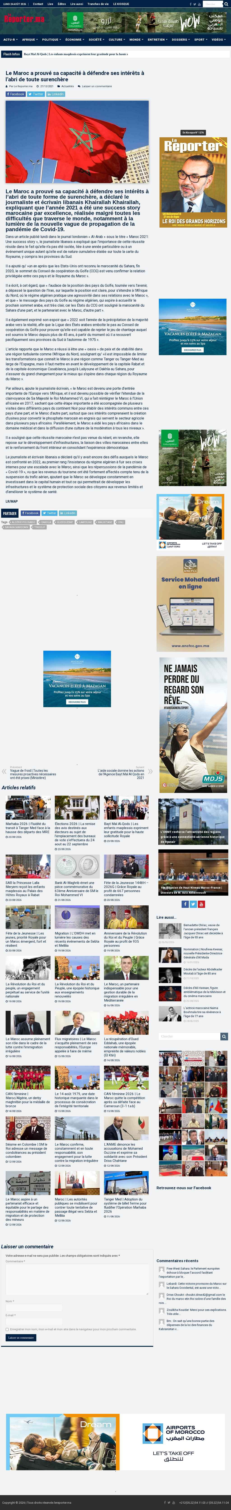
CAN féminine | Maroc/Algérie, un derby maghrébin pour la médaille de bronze (28, 1100)
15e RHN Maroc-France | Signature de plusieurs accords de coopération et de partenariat (188, 887)
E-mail (11, 1315)
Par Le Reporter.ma (20, 86)
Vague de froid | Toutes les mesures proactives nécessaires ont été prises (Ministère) (33, 773)
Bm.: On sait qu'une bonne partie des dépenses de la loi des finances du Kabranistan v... (186, 1325)
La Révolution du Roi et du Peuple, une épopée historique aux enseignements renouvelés (77, 990)
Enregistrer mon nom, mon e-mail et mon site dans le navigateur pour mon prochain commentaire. (73, 1329)
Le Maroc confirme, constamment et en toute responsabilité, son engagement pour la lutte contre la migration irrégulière (76, 1152)
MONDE (135, 39)
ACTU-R (9, 39)
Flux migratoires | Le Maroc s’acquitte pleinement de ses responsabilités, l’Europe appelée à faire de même (76, 1045)
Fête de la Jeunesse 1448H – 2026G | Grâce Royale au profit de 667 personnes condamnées (126, 889)
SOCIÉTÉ (95, 39)
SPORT (199, 39)
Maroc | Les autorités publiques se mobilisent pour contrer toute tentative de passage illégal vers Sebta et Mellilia (76, 1207)
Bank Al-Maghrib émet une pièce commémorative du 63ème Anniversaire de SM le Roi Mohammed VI (76, 889)
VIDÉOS (217, 39)
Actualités (68, 86)
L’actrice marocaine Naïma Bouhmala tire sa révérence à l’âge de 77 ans (202, 1012)
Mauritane (105, 522)
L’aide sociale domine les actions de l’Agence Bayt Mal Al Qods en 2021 (121, 773)
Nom (10, 1301)
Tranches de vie (98, 4)
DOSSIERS (179, 39)
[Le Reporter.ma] (25, 18)
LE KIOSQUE (121, 4)
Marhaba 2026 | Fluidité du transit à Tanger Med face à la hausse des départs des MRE (28, 828)
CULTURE (115, 39)
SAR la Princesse (34, 54)
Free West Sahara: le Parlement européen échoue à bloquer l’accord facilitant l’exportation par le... (189, 1272)
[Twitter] (195, 4)
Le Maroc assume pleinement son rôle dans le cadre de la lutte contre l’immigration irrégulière (28, 1045)
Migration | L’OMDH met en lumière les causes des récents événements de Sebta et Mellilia (77, 939)
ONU (121, 522)
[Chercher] (226, 4)
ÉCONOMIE (73, 39)
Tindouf (39, 527)
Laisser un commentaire (97, 86)
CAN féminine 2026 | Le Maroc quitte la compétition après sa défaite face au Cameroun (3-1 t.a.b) (124, 1100)
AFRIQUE (28, 39)
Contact (38, 4)
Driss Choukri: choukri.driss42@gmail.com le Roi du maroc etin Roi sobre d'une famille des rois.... (192, 1299)
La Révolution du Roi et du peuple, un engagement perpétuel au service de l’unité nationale (27, 990)
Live (50, 4)
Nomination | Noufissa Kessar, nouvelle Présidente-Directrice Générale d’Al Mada (203, 953)
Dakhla (46, 522)
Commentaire (15, 1261)
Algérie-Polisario (23, 522)
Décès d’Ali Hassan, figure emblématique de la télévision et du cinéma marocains (205, 992)
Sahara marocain (16, 527)
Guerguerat (65, 522)
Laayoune (85, 522)
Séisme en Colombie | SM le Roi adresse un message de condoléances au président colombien (26, 1150)
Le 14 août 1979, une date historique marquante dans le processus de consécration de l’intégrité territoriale (76, 1100)
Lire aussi (76, 4)
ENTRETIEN (156, 39)
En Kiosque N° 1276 (193, 132)
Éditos (62, 4)
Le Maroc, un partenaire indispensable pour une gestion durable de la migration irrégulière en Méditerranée (121, 992)
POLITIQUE (50, 39)
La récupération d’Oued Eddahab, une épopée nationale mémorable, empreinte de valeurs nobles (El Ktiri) (125, 1047)
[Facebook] (190, 4)
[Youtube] (199, 4)
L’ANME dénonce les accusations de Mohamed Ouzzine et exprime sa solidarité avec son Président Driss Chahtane (125, 1152)
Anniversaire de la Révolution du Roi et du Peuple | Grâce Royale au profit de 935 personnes (125, 939)
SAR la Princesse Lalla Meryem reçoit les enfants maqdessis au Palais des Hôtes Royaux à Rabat (25, 889)
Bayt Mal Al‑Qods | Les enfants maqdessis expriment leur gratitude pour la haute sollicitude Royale (126, 830)
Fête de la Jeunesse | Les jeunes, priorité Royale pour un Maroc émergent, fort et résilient (26, 939)
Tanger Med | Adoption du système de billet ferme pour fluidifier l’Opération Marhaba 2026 (125, 1205)
